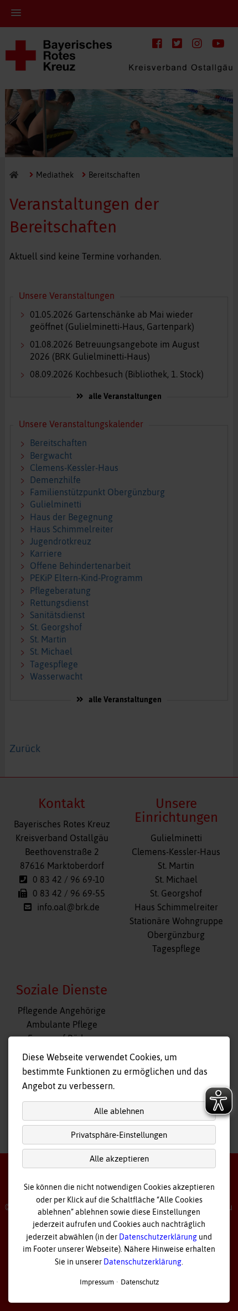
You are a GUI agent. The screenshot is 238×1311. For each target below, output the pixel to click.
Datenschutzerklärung (158, 1236)
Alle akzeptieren (119, 1158)
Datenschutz (140, 1282)
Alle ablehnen (119, 1111)
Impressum (97, 1282)
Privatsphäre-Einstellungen (119, 1134)
